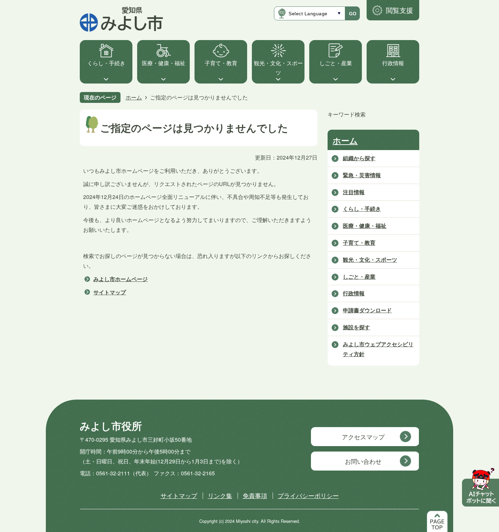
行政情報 (393, 63)
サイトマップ (109, 292)
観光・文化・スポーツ (278, 68)
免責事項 (255, 495)
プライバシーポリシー (308, 495)
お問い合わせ (363, 461)
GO (352, 13)
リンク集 (220, 495)
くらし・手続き (106, 63)
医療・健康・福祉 (163, 63)
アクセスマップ (363, 436)
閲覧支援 (399, 10)
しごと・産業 (335, 63)
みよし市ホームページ (120, 279)
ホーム (134, 97)
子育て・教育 (221, 63)
